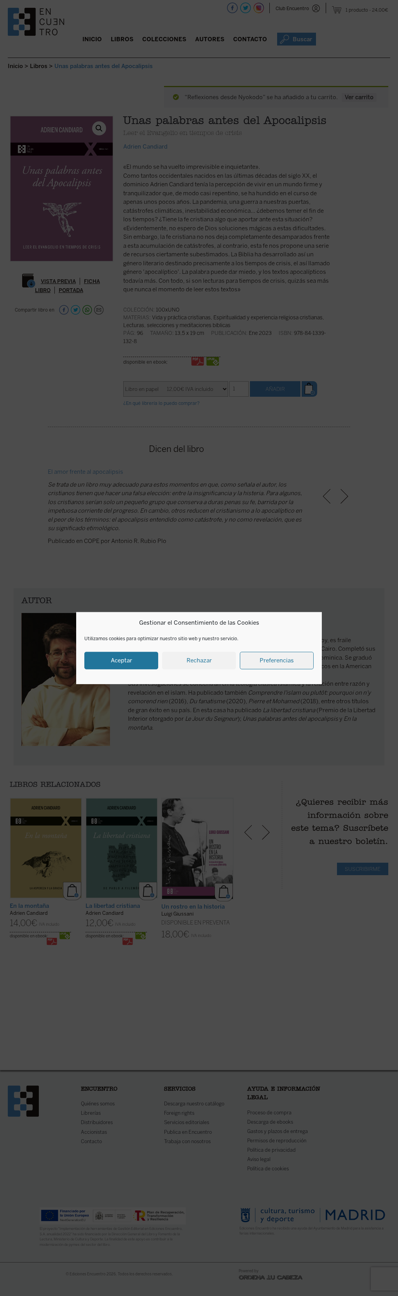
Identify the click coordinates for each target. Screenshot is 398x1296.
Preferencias (277, 660)
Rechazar (199, 660)
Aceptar (121, 660)
